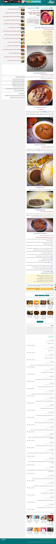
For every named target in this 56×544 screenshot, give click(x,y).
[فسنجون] (40, 169)
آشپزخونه (20, 4)
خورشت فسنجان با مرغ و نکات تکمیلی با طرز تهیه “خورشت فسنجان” (34, 14)
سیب (52, 256)
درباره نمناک (48, 539)
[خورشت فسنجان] (40, 130)
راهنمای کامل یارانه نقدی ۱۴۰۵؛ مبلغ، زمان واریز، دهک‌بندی (33, 289)
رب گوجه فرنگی (44, 111)
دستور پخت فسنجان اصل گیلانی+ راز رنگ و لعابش (37, 306)
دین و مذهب (16, 4)
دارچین (52, 271)
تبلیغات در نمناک (43, 539)
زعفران (49, 262)
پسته (52, 259)
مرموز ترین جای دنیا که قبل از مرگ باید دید (50, 534)
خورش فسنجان (47, 295)
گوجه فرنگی (49, 42)
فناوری (12, 4)
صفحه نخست (52, 539)
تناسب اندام (29, 4)
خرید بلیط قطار (12, 97)
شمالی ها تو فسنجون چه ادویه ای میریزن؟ (30, 306)
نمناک (45, 4)
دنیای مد (26, 4)
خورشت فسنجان (39, 209)
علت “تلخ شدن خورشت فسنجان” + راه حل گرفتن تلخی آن (43, 317)
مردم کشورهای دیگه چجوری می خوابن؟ (43, 533)
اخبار (42, 4)
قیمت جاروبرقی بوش (8, 95)
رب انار (49, 146)
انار (50, 34)
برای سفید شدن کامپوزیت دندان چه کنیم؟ (33, 285)
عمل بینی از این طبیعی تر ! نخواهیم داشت (44, 522)
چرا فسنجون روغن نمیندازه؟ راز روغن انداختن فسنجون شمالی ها (50, 307)
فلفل (39, 150)
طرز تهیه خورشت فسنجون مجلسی (43, 306)
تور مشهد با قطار (17, 97)
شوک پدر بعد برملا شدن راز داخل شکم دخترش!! (29, 521)
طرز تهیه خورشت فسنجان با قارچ (29, 316)
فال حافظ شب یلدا (21, 95)
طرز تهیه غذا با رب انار (41, 295)
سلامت (23, 4)
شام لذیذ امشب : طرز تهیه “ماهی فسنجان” (50, 316)
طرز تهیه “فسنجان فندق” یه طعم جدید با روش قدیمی (36, 317)
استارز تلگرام (22, 97)
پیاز (41, 76)
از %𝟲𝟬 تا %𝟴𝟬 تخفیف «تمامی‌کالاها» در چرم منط (46, 285)
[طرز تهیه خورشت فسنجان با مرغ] (40, 58)
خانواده (33, 4)
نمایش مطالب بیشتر (40, 321)
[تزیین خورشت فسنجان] (40, 199)
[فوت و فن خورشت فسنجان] (40, 225)
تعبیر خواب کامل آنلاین (14, 95)
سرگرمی (36, 4)
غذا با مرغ (36, 295)
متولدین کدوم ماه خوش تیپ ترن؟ (36, 533)
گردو (50, 31)
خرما (52, 266)
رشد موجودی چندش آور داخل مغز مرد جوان (36, 521)
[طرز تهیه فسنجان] (40, 93)
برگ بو (48, 271)
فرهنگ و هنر (39, 4)
